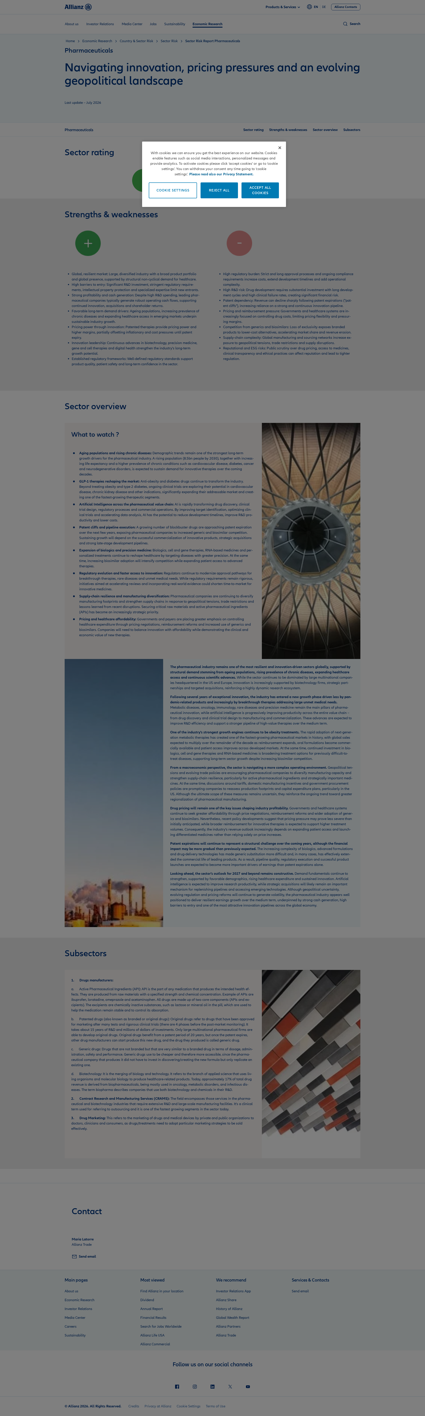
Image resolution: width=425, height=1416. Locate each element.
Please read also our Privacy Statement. (221, 174)
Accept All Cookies (260, 190)
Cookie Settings (172, 190)
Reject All (219, 190)
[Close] (280, 148)
